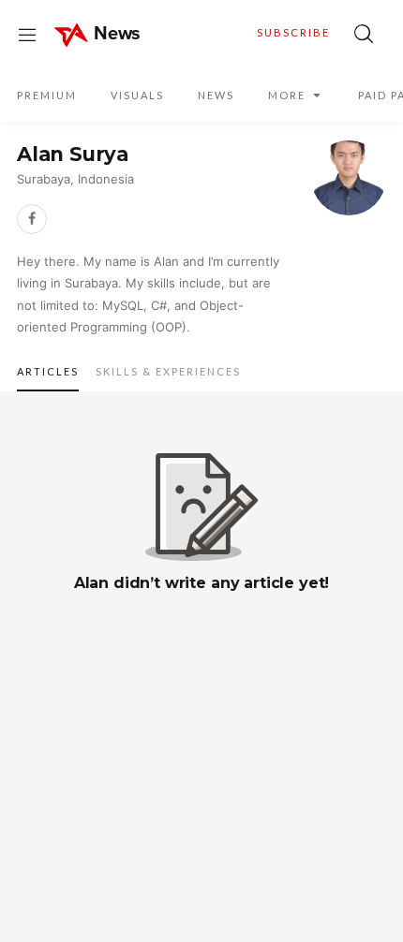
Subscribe (293, 32)
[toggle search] (363, 33)
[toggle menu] (27, 33)
